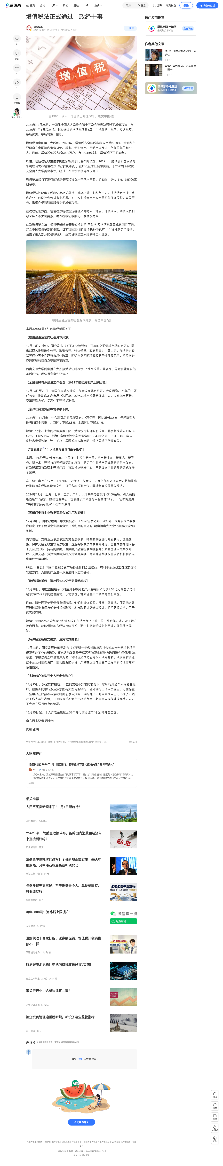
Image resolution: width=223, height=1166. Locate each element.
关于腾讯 (30, 1141)
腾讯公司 (77, 1155)
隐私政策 (66, 1141)
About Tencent (43, 1141)
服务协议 (56, 1141)
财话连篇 (30, 873)
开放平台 (76, 1141)
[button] (188, 28)
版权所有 (86, 1155)
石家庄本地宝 (33, 979)
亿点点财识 (31, 847)
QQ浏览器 (116, 1141)
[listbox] (81, 914)
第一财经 (30, 1031)
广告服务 (85, 1141)
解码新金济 (31, 900)
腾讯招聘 (95, 1141)
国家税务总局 (33, 952)
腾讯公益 (105, 1141)
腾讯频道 (126, 1141)
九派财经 (30, 926)
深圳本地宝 (31, 821)
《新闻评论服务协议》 (70, 1042)
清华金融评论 (33, 1005)
